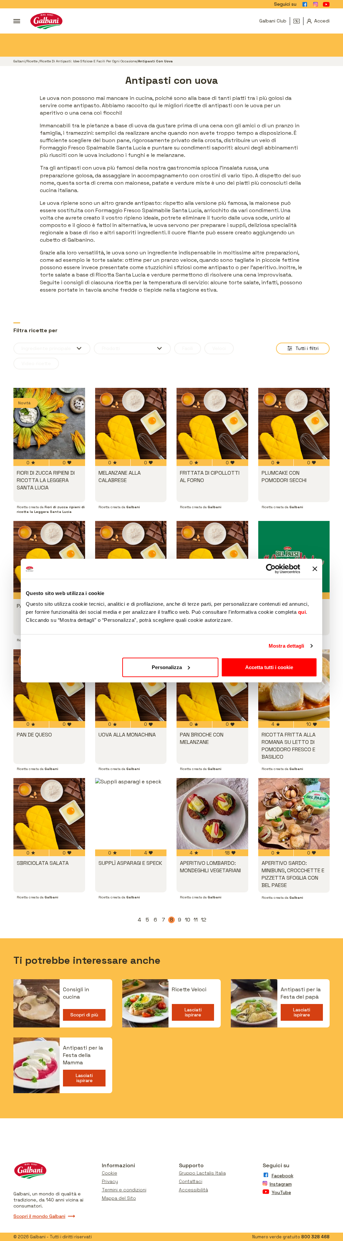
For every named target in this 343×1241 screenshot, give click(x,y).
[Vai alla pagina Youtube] (326, 4)
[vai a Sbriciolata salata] (49, 814)
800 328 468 (315, 1237)
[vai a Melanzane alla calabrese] (131, 424)
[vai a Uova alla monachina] (131, 685)
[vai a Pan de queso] (49, 685)
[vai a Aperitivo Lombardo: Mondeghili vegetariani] (212, 814)
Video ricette (36, 363)
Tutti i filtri (307, 348)
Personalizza (167, 667)
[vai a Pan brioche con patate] (49, 557)
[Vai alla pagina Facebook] (304, 4)
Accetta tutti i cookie (269, 667)
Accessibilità (193, 1190)
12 (204, 920)
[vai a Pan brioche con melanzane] (212, 685)
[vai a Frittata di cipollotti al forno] (212, 424)
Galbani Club (272, 21)
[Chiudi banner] (315, 569)
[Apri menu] (16, 21)
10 (188, 920)
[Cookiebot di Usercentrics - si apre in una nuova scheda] (271, 569)
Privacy (110, 1181)
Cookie (109, 1173)
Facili (187, 348)
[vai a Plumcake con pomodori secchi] (294, 424)
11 (196, 920)
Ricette (32, 61)
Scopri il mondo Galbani (39, 1216)
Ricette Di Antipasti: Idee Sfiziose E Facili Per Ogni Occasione (88, 61)
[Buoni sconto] (298, 21)
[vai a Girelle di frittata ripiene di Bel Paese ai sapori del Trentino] (294, 557)
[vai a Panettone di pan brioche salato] (131, 557)
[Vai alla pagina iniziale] (46, 21)
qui (302, 611)
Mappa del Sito (119, 1198)
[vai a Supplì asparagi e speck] (131, 814)
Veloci (219, 348)
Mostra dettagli (286, 646)
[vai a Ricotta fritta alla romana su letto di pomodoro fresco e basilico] (294, 685)
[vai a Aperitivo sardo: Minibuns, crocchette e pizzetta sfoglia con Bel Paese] (294, 814)
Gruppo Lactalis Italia (202, 1173)
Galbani (19, 61)
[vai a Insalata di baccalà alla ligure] (212, 557)
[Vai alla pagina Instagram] (315, 4)
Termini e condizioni (124, 1190)
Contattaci (190, 1181)
